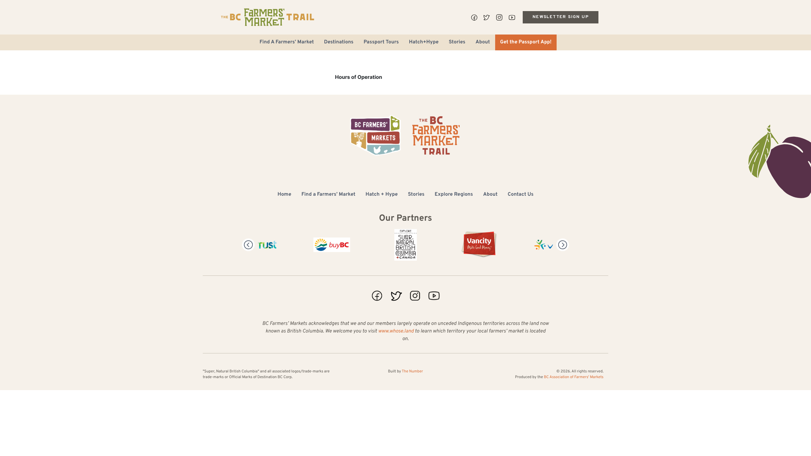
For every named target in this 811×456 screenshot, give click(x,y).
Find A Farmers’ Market (286, 42)
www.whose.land (396, 331)
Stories (457, 42)
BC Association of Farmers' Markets (573, 377)
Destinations (339, 42)
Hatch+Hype (424, 42)
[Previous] (248, 244)
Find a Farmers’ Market (328, 195)
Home (284, 195)
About (483, 42)
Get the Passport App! (526, 42)
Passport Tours (381, 42)
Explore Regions (454, 195)
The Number (412, 371)
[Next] (562, 244)
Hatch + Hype (382, 195)
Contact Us (520, 195)
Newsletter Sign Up (561, 17)
